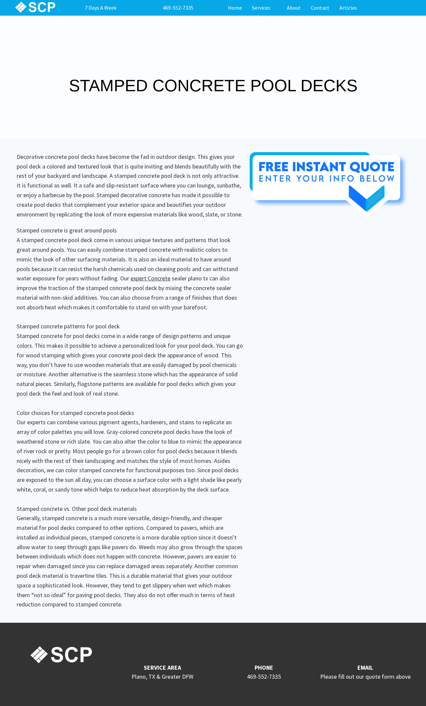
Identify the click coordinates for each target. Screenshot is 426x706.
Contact (320, 7)
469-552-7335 (178, 7)
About (294, 7)
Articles (348, 7)
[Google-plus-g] (54, 679)
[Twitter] (67, 679)
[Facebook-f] (42, 679)
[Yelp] (79, 679)
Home (235, 7)
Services (261, 7)
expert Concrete (150, 278)
